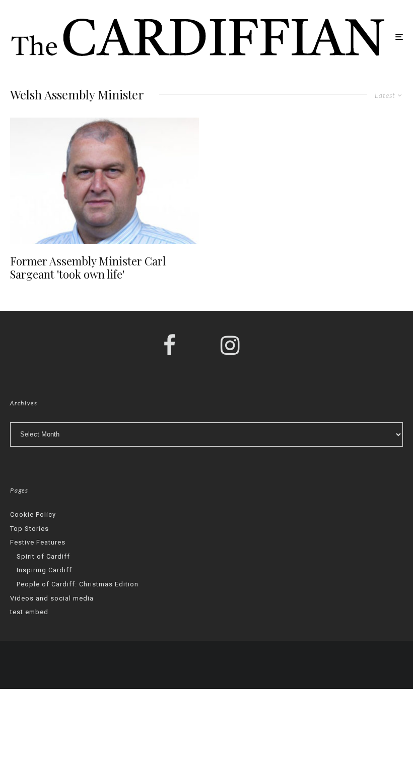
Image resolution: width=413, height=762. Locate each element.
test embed (29, 612)
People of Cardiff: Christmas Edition (78, 584)
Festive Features (37, 542)
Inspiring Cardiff (44, 570)
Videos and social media (52, 598)
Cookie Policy (33, 514)
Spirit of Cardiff (43, 556)
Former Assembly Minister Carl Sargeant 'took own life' (88, 267)
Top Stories (29, 528)
